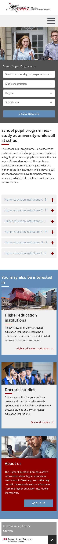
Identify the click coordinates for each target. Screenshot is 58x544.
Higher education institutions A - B (25, 199)
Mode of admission (16, 83)
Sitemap (8, 531)
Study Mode (12, 102)
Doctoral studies (20, 389)
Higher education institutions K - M (25, 232)
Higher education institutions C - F (25, 210)
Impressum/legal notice (17, 526)
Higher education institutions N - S (25, 242)
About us (13, 463)
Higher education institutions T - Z (25, 253)
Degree (9, 93)
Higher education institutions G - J (25, 221)
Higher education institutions (21, 317)
